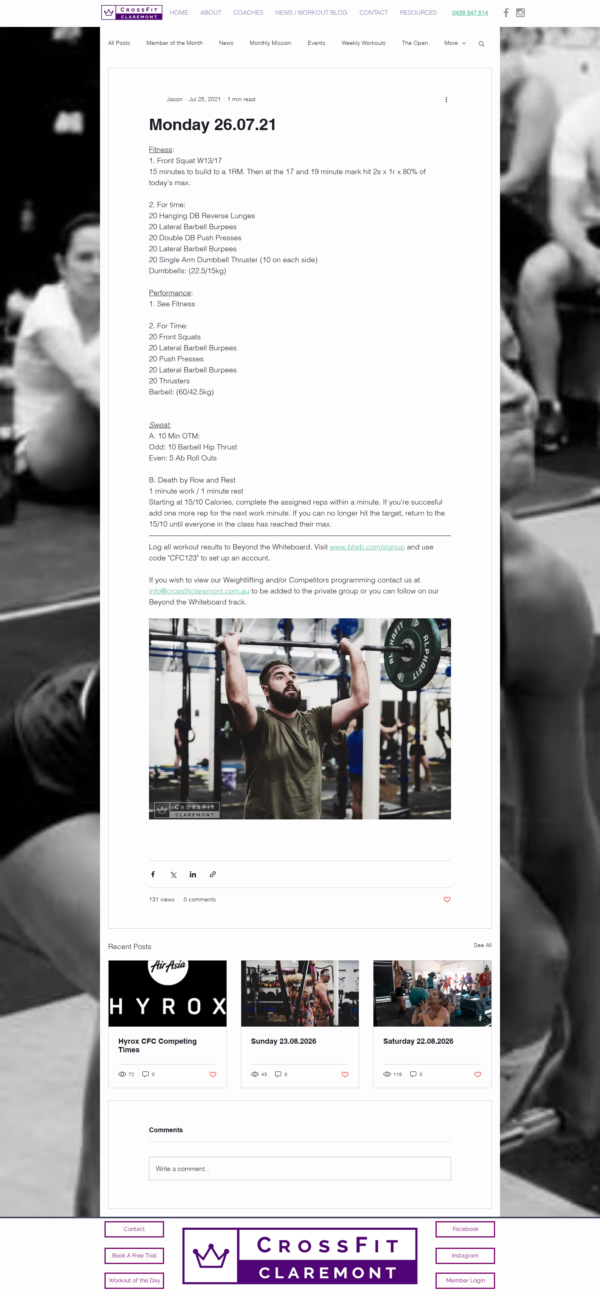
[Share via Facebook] (153, 874)
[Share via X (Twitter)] (173, 874)
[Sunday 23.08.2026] (300, 994)
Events (316, 42)
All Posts (119, 42)
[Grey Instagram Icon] (520, 13)
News (226, 42)
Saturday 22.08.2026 (418, 1041)
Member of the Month (175, 42)
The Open (415, 42)
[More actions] (446, 99)
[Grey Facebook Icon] (506, 13)
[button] (481, 43)
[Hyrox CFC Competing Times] (168, 994)
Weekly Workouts (364, 42)
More (451, 42)
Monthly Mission (270, 42)
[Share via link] (213, 874)
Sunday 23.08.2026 (283, 1041)
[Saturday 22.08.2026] (432, 994)
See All (483, 945)
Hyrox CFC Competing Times (157, 1045)
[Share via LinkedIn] (193, 874)
